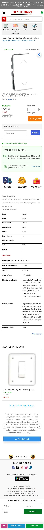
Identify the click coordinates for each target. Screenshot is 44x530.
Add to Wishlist (4, 526)
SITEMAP (21, 486)
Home (4, 38)
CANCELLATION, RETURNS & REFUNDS (27, 496)
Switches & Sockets (23, 38)
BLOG (16, 486)
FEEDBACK (21, 489)
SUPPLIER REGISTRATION (14, 491)
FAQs (25, 491)
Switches (34, 38)
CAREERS (14, 489)
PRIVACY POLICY (14, 493)
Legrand (10, 99)
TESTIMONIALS (30, 489)
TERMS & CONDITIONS (26, 493)
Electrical (11, 38)
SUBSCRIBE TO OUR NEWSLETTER (22, 500)
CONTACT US (31, 491)
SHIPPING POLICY (9, 496)
